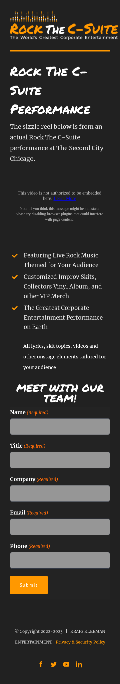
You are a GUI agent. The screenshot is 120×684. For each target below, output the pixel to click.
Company (34, 479)
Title (28, 445)
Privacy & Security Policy (80, 642)
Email (29, 512)
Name (29, 412)
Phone (30, 546)
